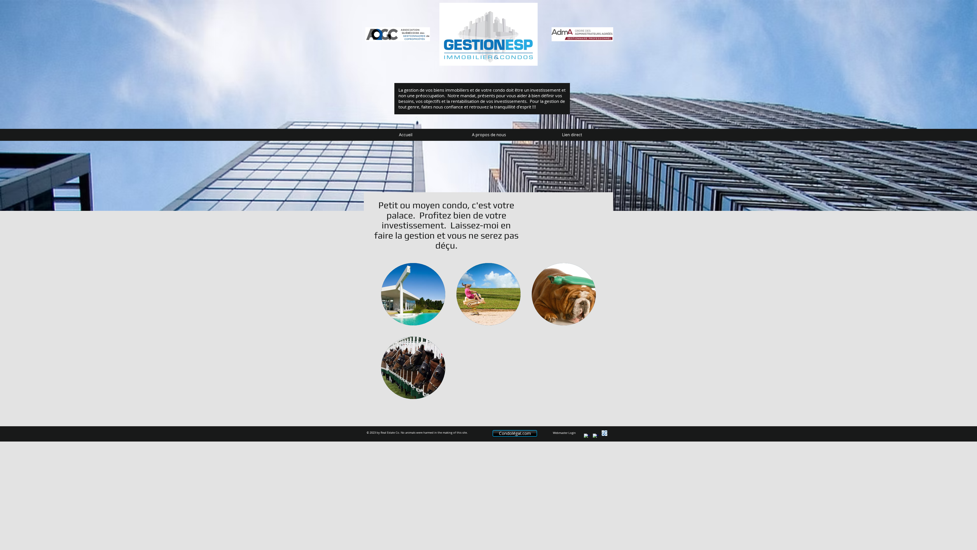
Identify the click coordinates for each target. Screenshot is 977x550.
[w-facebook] (587, 436)
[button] (413, 294)
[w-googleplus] (595, 436)
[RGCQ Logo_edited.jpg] (604, 433)
